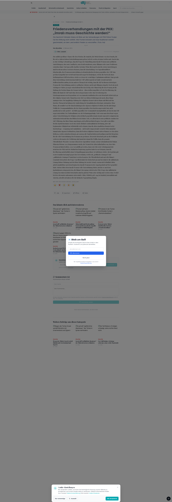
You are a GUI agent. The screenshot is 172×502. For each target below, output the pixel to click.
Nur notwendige (60, 498)
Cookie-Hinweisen (94, 493)
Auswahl (73, 498)
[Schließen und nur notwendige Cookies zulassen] (118, 487)
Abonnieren (76, 253)
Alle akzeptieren (112, 498)
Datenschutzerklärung (73, 493)
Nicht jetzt (86, 258)
